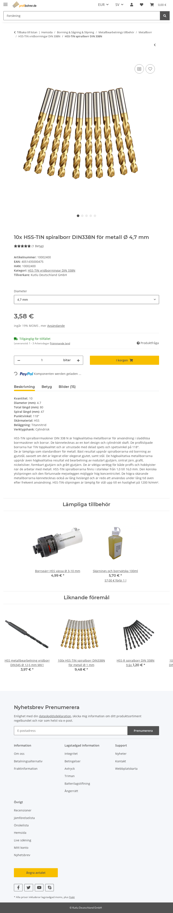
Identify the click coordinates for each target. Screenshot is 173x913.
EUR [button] (101, 4)
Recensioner (22, 810)
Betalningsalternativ (28, 761)
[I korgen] (17, 58)
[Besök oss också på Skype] (49, 887)
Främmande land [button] (60, 343)
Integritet (71, 754)
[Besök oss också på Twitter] (28, 887)
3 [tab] (86, 216)
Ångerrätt (71, 791)
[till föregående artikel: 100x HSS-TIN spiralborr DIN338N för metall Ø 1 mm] (154, 44)
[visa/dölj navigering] (5, 2)
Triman (70, 776)
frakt (72, 897)
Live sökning (22, 840)
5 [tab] (95, 216)
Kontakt (120, 761)
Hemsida (20, 833)
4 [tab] (90, 216)
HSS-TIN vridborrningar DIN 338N (51, 270)
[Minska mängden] (18, 360)
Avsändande (56, 326)
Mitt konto (21, 848)
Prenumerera (143, 731)
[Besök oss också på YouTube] (39, 887)
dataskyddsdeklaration (55, 716)
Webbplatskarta (126, 769)
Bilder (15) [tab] (67, 387)
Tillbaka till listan (27, 32)
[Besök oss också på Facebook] (18, 887)
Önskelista (21, 825)
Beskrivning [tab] (24, 387)
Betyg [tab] (47, 387)
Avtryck (70, 769)
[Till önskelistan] (150, 69)
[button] (132, 4)
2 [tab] (82, 216)
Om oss (19, 754)
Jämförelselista (24, 818)
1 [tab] (78, 216)
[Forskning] (165, 15)
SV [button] (117, 4)
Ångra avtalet (36, 873)
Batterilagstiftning (77, 784)
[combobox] (86, 299)
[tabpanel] (86, 134)
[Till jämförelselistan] (139, 69)
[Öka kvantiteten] (78, 360)
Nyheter (121, 754)
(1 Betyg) (38, 246)
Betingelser (73, 761)
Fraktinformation (26, 769)
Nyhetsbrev (22, 855)
